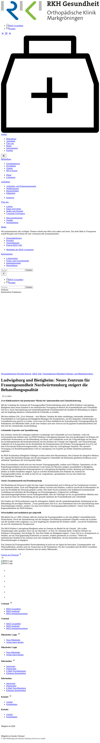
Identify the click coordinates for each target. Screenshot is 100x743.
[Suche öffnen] (3, 34)
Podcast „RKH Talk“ (34, 374)
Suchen (29, 270)
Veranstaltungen (49, 374)
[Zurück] (3, 273)
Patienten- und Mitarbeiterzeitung (79, 374)
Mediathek (61, 374)
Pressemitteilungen (9, 374)
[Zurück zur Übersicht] (50, 371)
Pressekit (21, 374)
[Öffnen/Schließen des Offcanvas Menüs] (8, 34)
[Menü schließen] (3, 156)
